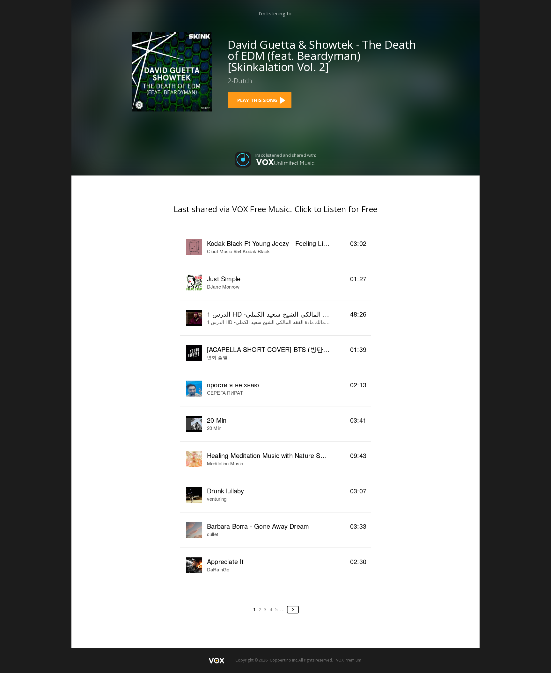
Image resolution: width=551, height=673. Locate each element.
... (282, 609)
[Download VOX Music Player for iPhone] (172, 71)
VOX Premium (348, 660)
